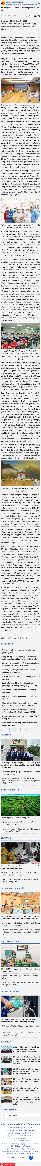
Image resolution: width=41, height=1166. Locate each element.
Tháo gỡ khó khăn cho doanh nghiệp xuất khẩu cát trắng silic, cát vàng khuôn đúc (19, 704)
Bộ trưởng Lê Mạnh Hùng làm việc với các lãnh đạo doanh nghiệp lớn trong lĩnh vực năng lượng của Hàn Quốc (21, 781)
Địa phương (6, 838)
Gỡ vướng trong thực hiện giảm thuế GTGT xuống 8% (20, 717)
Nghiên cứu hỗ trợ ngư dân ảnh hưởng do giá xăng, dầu (19, 651)
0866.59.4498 (23, 1141)
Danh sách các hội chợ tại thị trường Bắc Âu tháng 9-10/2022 (21, 724)
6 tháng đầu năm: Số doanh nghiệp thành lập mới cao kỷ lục (21, 678)
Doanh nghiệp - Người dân (12, 888)
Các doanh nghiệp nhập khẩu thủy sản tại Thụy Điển (19, 697)
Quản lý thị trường (10, 991)
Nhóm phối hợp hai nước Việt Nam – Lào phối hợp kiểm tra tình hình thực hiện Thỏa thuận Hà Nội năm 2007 (26, 1049)
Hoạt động (6, 735)
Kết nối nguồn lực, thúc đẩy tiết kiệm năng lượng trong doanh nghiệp (26, 1089)
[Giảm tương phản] (39, 16)
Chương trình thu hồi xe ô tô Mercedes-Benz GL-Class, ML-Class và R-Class (21, 664)
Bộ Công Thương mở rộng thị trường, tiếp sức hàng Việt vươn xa (26, 1080)
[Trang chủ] (19, 3)
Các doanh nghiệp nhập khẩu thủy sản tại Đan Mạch (19, 691)
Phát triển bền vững (10, 941)
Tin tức (16, 8)
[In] (33, 16)
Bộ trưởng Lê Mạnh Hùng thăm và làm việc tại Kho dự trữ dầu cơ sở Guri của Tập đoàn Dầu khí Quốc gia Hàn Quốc (20, 765)
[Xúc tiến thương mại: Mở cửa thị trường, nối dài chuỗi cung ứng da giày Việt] (20, 853)
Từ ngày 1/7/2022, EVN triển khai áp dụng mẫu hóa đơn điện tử (19, 671)
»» (31, 730)
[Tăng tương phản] (37, 16)
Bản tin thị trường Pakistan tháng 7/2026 (16, 818)
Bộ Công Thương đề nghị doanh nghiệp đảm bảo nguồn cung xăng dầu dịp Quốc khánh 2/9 (26, 1071)
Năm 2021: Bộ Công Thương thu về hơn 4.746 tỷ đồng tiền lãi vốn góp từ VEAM (18, 711)
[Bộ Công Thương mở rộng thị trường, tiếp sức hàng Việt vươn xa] (7, 1081)
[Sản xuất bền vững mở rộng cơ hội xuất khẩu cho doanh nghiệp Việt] (20, 956)
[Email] (35, 16)
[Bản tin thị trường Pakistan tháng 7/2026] (20, 804)
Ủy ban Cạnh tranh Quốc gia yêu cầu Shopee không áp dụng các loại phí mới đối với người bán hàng (21, 932)
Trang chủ (7, 8)
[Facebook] (31, 1157)
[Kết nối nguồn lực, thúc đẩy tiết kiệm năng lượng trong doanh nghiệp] (7, 1090)
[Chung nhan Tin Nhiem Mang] (17, 1157)
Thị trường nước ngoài (11, 790)
